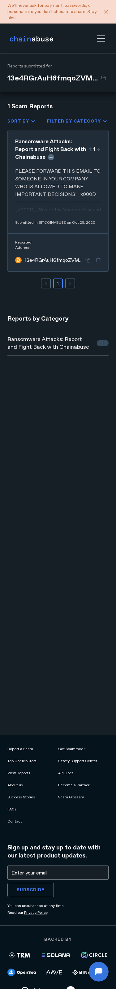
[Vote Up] (90, 149)
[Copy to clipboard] (104, 78)
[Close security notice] (106, 12)
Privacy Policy (35, 912)
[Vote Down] (98, 149)
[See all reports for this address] (98, 260)
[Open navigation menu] (101, 38)
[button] (101, 38)
